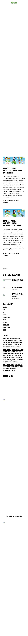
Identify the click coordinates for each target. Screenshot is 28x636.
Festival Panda (15, 200)
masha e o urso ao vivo (17, 359)
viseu (13, 370)
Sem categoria (6, 327)
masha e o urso (7, 359)
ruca (4, 368)
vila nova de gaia (7, 370)
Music (4, 319)
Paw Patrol (6, 325)
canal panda (11, 342)
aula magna (10, 340)
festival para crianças (9, 353)
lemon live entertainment (9, 357)
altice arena (6, 338)
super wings (13, 368)
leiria (15, 355)
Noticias (5, 322)
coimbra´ (5, 344)
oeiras (13, 363)
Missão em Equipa (13, 361)
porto (21, 366)
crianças (18, 346)
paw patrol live (18, 365)
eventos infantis (7, 350)
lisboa (18, 357)
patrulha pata (19, 363)
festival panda (6, 351)
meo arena (5, 361)
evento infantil (18, 348)
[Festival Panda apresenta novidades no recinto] (14, 160)
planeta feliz (6, 366)
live (21, 357)
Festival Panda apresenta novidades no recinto (12, 170)
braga (20, 340)
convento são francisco (9, 346)
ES (3, 312)
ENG (4, 309)
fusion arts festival (8, 355)
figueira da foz (19, 353)
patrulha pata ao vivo (8, 365)
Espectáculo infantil (8, 348)
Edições (5, 307)
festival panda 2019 (16, 351)
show (7, 368)
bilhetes (16, 340)
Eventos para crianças (17, 350)
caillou (5, 342)
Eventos (9, 200)
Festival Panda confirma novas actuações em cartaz (12, 223)
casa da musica (18, 342)
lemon (19, 355)
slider (4, 330)
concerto (10, 344)
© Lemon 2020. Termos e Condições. (14, 516)
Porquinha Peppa (14, 366)
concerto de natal (18, 344)
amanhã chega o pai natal (16, 338)
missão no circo (7, 363)
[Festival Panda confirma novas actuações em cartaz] (14, 213)
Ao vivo (5, 340)
